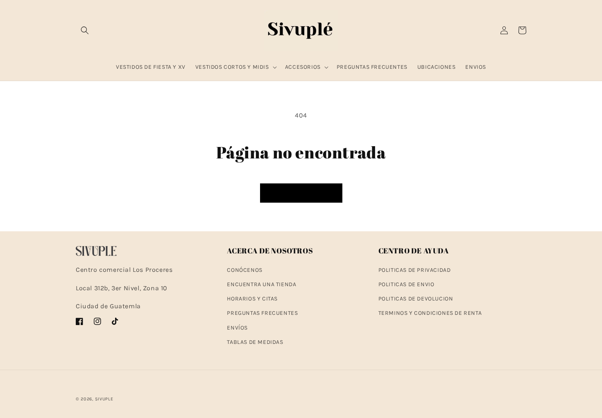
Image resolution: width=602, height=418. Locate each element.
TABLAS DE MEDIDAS (255, 342)
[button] (85, 30)
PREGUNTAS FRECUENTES (262, 313)
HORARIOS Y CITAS (252, 298)
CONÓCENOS (244, 270)
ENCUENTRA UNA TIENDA (261, 284)
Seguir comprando (301, 193)
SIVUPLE (104, 399)
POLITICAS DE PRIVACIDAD (414, 270)
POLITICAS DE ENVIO (406, 284)
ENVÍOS (237, 327)
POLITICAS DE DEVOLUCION (415, 298)
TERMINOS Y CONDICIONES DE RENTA (430, 313)
